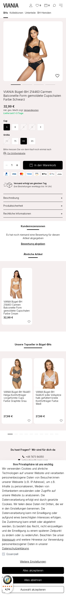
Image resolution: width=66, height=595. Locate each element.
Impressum (8, 539)
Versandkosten (31, 110)
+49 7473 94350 (35, 456)
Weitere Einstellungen (33, 561)
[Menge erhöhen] (17, 165)
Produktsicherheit (33, 205)
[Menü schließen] (61, 5)
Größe (6, 135)
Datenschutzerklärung (15, 548)
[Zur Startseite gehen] (10, 5)
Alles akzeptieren (33, 570)
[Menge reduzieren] (7, 165)
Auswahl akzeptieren (33, 589)
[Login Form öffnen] (30, 5)
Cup (5, 121)
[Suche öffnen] (54, 5)
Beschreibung (33, 198)
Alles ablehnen (33, 580)
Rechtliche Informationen (33, 213)
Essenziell (12, 554)
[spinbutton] (12, 165)
